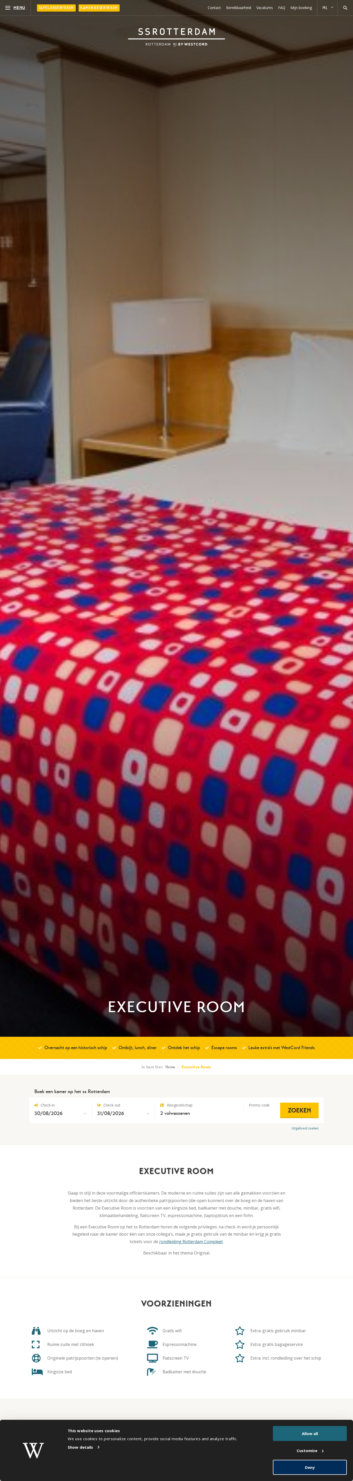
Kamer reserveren (99, 8)
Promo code (259, 1105)
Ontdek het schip (184, 1047)
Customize (307, 1450)
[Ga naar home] (176, 37)
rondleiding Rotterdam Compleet (191, 1241)
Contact (214, 7)
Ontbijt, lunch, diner (138, 1047)
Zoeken (299, 1110)
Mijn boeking (301, 7)
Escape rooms (224, 1047)
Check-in (47, 1105)
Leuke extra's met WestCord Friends (281, 1047)
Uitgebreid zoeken (305, 1128)
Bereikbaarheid (238, 7)
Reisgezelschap (179, 1105)
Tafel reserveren (56, 8)
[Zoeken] (345, 7)
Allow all (310, 1433)
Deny (310, 1467)
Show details (80, 1447)
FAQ (281, 7)
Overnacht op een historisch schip (75, 1047)
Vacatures (264, 7)
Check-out (111, 1105)
